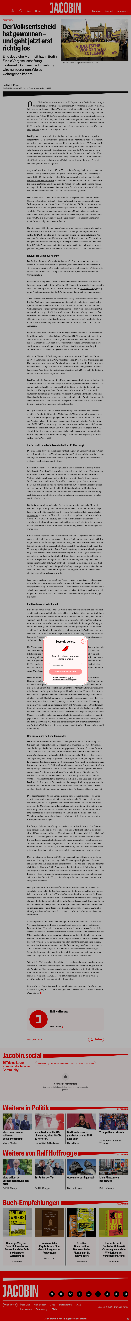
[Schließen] (83, 641)
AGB (69, 678)
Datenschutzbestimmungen (63, 680)
